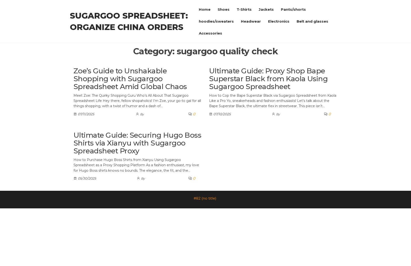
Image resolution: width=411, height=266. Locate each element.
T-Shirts (244, 9)
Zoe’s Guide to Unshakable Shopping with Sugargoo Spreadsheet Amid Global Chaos (130, 78)
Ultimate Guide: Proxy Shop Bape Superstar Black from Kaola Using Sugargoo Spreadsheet (268, 78)
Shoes (224, 9)
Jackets (266, 9)
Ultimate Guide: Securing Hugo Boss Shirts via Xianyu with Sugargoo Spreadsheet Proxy (137, 143)
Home (204, 9)
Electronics (278, 21)
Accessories (210, 33)
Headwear (251, 21)
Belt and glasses (312, 21)
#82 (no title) (205, 198)
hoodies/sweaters (216, 21)
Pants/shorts (293, 9)
